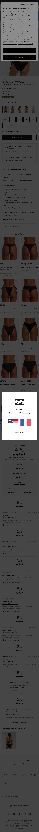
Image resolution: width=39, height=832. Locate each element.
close (35, 395)
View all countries (19, 432)
